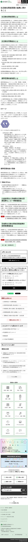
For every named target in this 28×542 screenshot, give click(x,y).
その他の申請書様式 (8, 339)
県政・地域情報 (10, 497)
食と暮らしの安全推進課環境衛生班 (11, 255)
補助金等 (15, 497)
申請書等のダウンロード (9, 332)
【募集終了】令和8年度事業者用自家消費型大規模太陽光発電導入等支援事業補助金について (14, 366)
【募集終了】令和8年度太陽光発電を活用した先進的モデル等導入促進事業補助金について (14, 371)
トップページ (3, 497)
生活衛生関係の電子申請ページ (11, 329)
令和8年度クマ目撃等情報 (10, 301)
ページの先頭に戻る (14, 503)
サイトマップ (4, 521)
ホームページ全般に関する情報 (8, 516)
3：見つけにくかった (8, 284)
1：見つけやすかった (8, 282)
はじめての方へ (5, 518)
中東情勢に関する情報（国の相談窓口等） (14, 308)
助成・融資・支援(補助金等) (8, 245)
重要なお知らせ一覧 (14, 320)
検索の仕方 (25, 493)
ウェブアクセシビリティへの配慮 (8, 512)
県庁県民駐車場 (18, 534)
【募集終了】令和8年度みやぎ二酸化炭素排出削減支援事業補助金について (14, 353)
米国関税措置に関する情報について (12, 312)
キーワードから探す (7, 487)
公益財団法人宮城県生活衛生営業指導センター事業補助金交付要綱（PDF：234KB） (16, 217)
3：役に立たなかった (8, 278)
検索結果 (5, 335)
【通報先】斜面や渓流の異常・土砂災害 (13, 315)
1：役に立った (7, 276)
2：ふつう (15, 276)
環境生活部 (5, 349)
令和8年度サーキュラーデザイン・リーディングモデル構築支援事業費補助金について (14, 361)
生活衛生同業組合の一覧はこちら (9, 71)
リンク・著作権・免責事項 (7, 507)
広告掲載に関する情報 (6, 514)
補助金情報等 (6, 357)
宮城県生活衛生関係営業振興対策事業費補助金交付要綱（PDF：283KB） (16, 240)
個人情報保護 (4, 509)
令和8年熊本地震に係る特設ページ (12, 305)
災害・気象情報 (19, 2)
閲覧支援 (22, 2)
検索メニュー (26, 2)
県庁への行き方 (5, 534)
